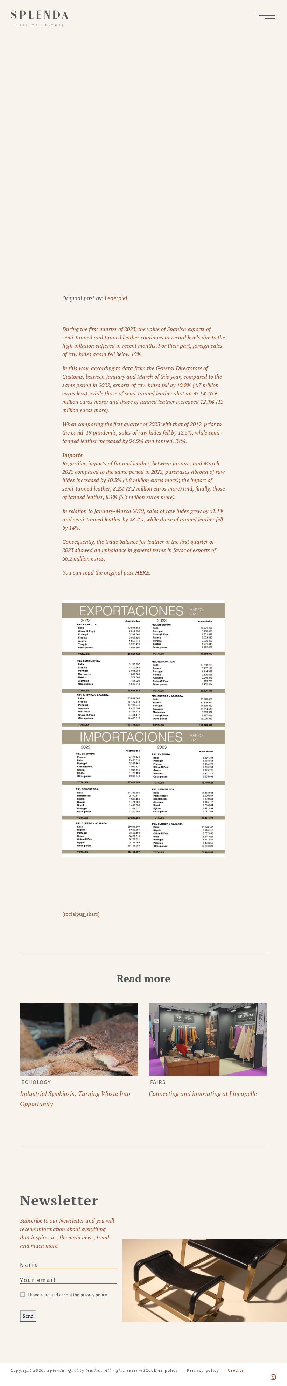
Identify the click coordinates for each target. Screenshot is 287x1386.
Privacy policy (203, 1370)
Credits (236, 1370)
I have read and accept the (67, 1295)
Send (28, 1316)
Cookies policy (162, 1370)
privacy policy (93, 1295)
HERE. (142, 572)
